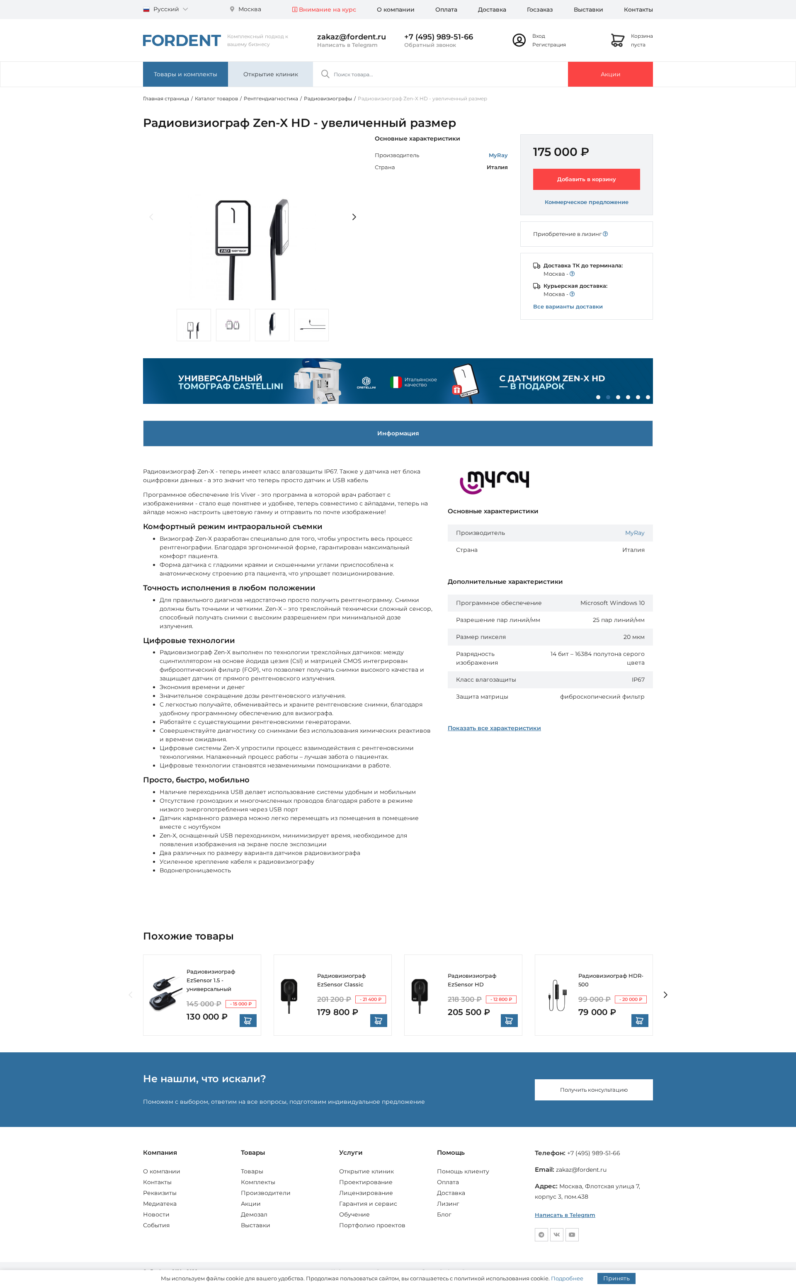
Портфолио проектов (372, 1225)
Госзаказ (540, 9)
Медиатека (160, 1203)
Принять (616, 1278)
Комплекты (258, 1182)
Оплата (446, 9)
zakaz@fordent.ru (351, 36)
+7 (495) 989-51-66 (438, 36)
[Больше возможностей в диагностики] (398, 381)
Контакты (638, 9)
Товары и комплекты (185, 74)
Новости (156, 1214)
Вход (538, 36)
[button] (598, 397)
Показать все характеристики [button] (494, 728)
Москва (249, 9)
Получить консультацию (594, 1089)
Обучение (354, 1214)
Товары (252, 1171)
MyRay (498, 155)
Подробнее (567, 1278)
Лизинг (448, 1203)
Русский (166, 9)
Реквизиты (160, 1193)
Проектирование (366, 1182)
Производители (266, 1193)
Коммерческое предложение (587, 202)
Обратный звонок (430, 44)
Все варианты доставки (568, 306)
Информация (398, 433)
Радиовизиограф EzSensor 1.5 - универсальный (211, 980)
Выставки (588, 9)
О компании (396, 9)
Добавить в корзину (586, 179)
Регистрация (549, 44)
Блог (444, 1214)
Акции (611, 74)
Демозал (254, 1214)
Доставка (492, 9)
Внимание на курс (326, 9)
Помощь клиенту (463, 1171)
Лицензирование (366, 1193)
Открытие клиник (270, 74)
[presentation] (151, 217)
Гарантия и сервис (368, 1203)
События (156, 1225)
